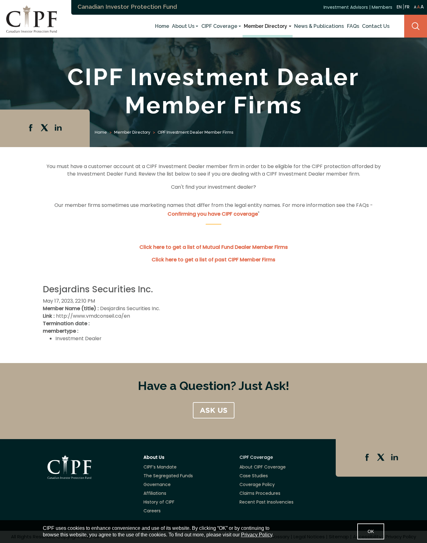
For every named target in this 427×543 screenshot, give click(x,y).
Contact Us (375, 26)
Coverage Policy (257, 484)
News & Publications (319, 26)
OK (371, 531)
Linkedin (58, 128)
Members (382, 7)
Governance (157, 484)
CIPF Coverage (219, 26)
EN (399, 6)
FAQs (353, 26)
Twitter (45, 128)
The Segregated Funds (168, 476)
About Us (183, 26)
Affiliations (154, 493)
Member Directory (265, 26)
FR (407, 7)
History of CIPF (158, 502)
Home (162, 26)
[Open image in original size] (28, 18)
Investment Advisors (346, 7)
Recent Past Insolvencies (266, 502)
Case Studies (253, 476)
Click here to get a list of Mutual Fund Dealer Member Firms (213, 247)
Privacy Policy (256, 534)
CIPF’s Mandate (160, 467)
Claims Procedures (259, 493)
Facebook (31, 128)
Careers (152, 511)
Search (415, 26)
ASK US (214, 410)
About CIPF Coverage (262, 467)
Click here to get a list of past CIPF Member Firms (213, 259)
